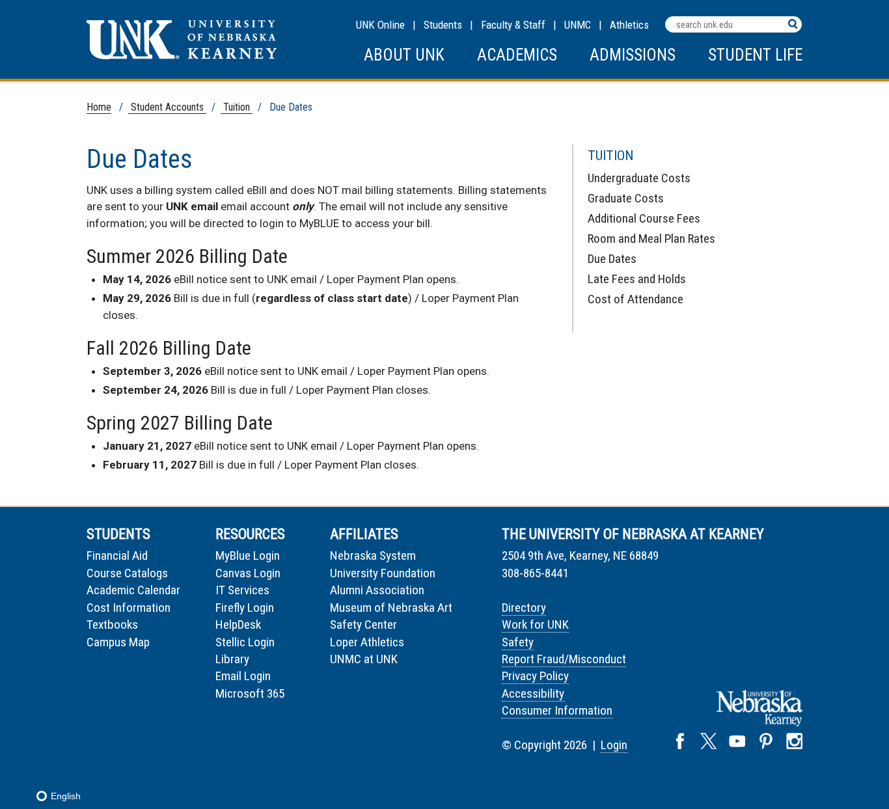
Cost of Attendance (635, 299)
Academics (517, 55)
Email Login (243, 675)
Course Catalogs (127, 573)
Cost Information (129, 607)
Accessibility (533, 693)
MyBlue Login (247, 555)
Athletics (629, 24)
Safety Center (363, 624)
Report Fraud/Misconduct (564, 658)
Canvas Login (247, 573)
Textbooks (112, 624)
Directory (524, 607)
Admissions (633, 55)
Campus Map (118, 642)
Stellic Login (245, 642)
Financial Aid (117, 555)
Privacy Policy (535, 675)
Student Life (755, 55)
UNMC (577, 24)
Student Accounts (167, 107)
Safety (518, 642)
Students (443, 24)
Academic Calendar (133, 590)
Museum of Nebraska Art (391, 607)
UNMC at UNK (364, 658)
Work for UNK (535, 624)
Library (232, 658)
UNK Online (380, 24)
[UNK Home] (182, 55)
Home (99, 107)
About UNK (404, 55)
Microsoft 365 (249, 693)
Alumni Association (377, 590)
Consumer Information (557, 710)
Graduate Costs (626, 198)
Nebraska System (373, 555)
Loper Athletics (367, 642)
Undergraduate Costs (639, 178)
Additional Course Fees (644, 218)
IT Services (242, 590)
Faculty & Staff (513, 24)
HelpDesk (238, 624)
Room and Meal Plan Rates (651, 238)
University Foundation (382, 573)
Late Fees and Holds (637, 278)
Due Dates (612, 258)
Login (614, 744)
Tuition (237, 107)
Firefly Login (244, 607)
